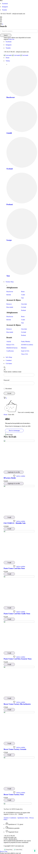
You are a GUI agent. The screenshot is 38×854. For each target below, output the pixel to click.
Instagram (5, 6)
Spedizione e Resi (23, 818)
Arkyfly (8, 341)
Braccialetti (9, 307)
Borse (23, 291)
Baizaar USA (10, 344)
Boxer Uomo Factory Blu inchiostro (17, 704)
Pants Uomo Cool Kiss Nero (14, 568)
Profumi (9, 204)
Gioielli (9, 133)
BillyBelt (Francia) (11, 348)
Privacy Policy (9, 849)
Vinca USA (24, 354)
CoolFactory (10, 351)
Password (6, 380)
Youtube (4, 10)
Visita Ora (11, 39)
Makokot (23, 348)
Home (5, 414)
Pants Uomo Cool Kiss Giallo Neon (17, 614)
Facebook (5, 3)
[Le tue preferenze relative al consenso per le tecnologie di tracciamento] (35, 851)
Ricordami (8, 388)
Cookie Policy (18, 849)
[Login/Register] (1, 22)
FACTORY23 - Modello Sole (14, 523)
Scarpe (9, 240)
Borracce (9, 304)
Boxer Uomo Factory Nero (14, 794)
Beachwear (10, 97)
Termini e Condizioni (10, 818)
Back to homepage (14, 430)
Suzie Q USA (25, 351)
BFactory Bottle (10, 478)
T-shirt (23, 294)
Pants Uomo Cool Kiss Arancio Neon (18, 659)
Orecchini (24, 304)
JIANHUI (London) (27, 344)
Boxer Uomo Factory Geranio (15, 749)
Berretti (8, 294)
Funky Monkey (25, 341)
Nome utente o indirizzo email (12, 372)
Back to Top (3, 851)
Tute (8, 276)
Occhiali (9, 169)
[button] (14, 472)
